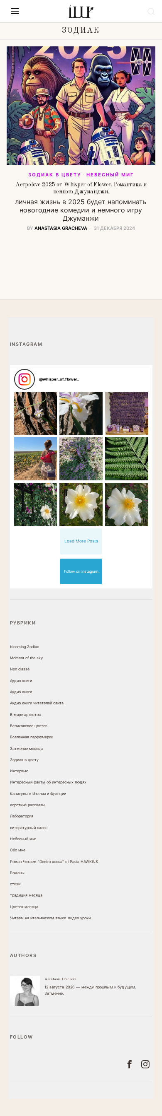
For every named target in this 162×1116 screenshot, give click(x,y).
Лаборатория (21, 816)
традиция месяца (26, 895)
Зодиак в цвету (54, 175)
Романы (17, 872)
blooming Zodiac (24, 646)
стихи (15, 884)
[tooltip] (25, 991)
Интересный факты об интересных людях (48, 782)
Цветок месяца (24, 906)
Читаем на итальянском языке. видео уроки (50, 918)
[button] (35, 413)
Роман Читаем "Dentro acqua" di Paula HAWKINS (54, 861)
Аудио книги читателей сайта (37, 703)
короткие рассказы (27, 805)
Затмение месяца (26, 748)
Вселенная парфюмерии (31, 737)
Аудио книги (21, 680)
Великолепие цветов (28, 725)
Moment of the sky (26, 658)
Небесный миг (110, 175)
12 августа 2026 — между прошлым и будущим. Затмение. (90, 990)
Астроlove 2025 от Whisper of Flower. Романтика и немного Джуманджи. (80, 188)
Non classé (19, 669)
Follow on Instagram (81, 571)
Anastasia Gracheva (60, 228)
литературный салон (28, 827)
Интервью (19, 771)
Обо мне (17, 850)
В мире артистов (25, 714)
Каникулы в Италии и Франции (38, 793)
